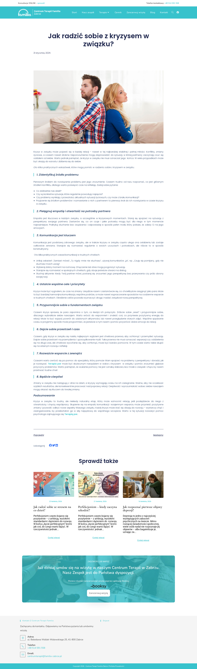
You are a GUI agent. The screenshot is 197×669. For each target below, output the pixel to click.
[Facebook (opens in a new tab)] (178, 12)
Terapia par (54, 363)
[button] (50, 445)
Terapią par (70, 414)
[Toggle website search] (172, 12)
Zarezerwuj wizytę (98, 593)
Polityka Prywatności (116, 666)
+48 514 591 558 (171, 3)
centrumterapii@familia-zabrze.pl (44, 656)
